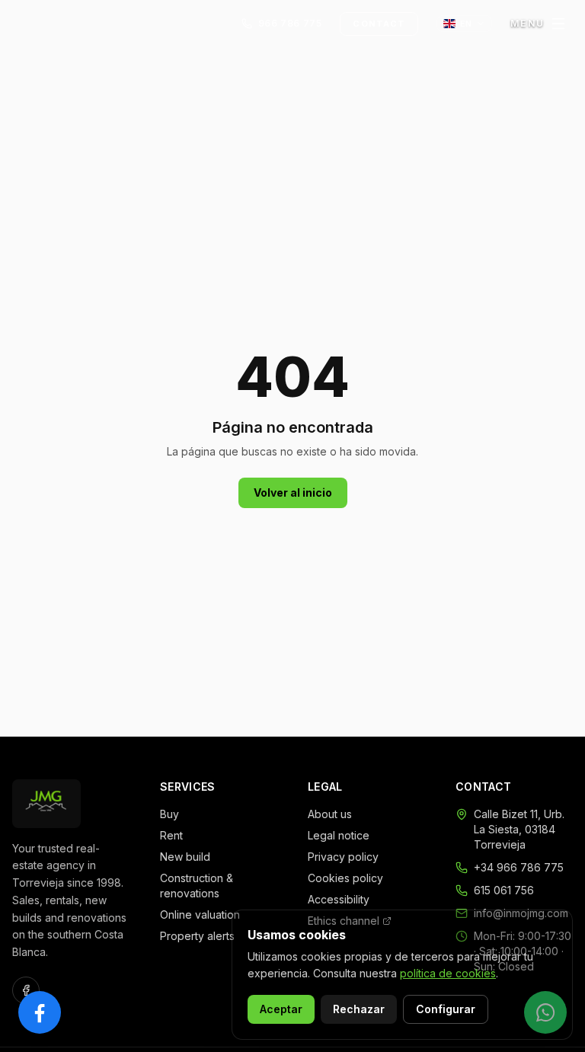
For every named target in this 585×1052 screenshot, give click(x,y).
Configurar (445, 1008)
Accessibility (338, 899)
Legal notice (338, 835)
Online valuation (200, 914)
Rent (171, 835)
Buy (169, 813)
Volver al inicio (293, 492)
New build (185, 856)
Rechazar (359, 1008)
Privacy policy (343, 856)
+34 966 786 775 (519, 867)
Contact (379, 23)
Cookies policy (345, 877)
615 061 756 (504, 890)
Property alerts (197, 935)
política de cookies (448, 973)
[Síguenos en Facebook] (39, 1012)
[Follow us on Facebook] (26, 990)
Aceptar (281, 1008)
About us (330, 813)
